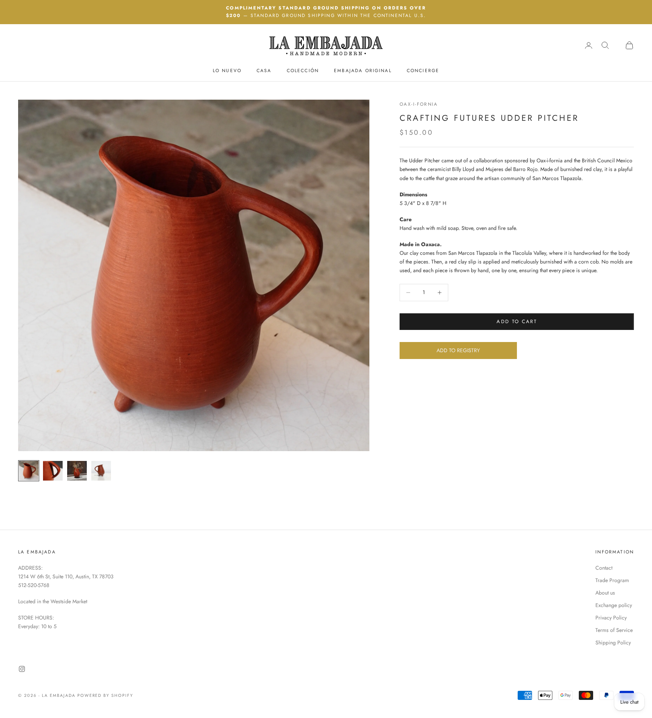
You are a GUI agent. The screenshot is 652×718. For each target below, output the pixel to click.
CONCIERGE (423, 70)
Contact (603, 568)
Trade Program (612, 580)
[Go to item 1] (28, 470)
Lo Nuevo (227, 70)
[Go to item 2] (52, 470)
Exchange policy (613, 605)
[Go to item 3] (77, 470)
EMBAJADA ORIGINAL (363, 70)
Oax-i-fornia (419, 104)
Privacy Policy (611, 617)
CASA (264, 70)
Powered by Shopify (105, 695)
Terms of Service (614, 630)
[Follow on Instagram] (22, 669)
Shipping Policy (613, 642)
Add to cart (517, 321)
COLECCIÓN (303, 70)
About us (605, 592)
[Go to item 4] (101, 470)
